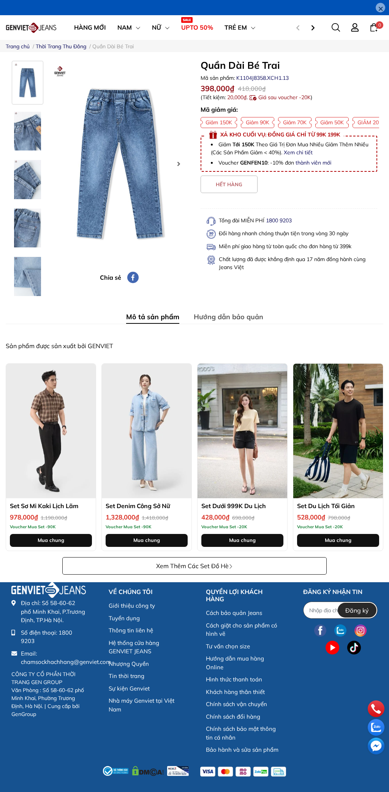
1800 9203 (279, 220)
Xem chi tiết (298, 152)
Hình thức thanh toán (234, 679)
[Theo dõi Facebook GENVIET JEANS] (320, 630)
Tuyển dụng (124, 618)
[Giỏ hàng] (374, 27)
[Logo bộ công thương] (146, 769)
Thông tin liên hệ (131, 630)
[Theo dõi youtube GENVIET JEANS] (332, 647)
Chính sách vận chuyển (236, 704)
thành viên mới (313, 162)
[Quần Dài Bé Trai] (119, 164)
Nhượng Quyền (129, 663)
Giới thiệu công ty (132, 605)
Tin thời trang (126, 676)
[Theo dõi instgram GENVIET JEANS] (360, 630)
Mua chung (51, 540)
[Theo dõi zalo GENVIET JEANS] (340, 630)
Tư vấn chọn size (228, 646)
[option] (119, 164)
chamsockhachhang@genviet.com (66, 661)
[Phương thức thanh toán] (243, 772)
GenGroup (23, 714)
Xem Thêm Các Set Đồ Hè (192, 566)
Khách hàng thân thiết (235, 691)
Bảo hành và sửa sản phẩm (242, 749)
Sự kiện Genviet (129, 688)
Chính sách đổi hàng (233, 716)
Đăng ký (357, 610)
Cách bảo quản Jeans (234, 612)
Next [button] (178, 163)
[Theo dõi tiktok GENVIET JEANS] (354, 647)
